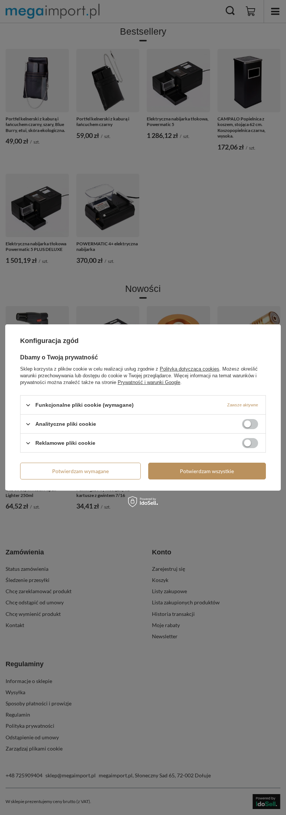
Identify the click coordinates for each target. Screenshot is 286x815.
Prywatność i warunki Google (149, 382)
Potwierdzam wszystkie (207, 471)
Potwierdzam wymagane (80, 471)
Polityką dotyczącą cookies (189, 369)
